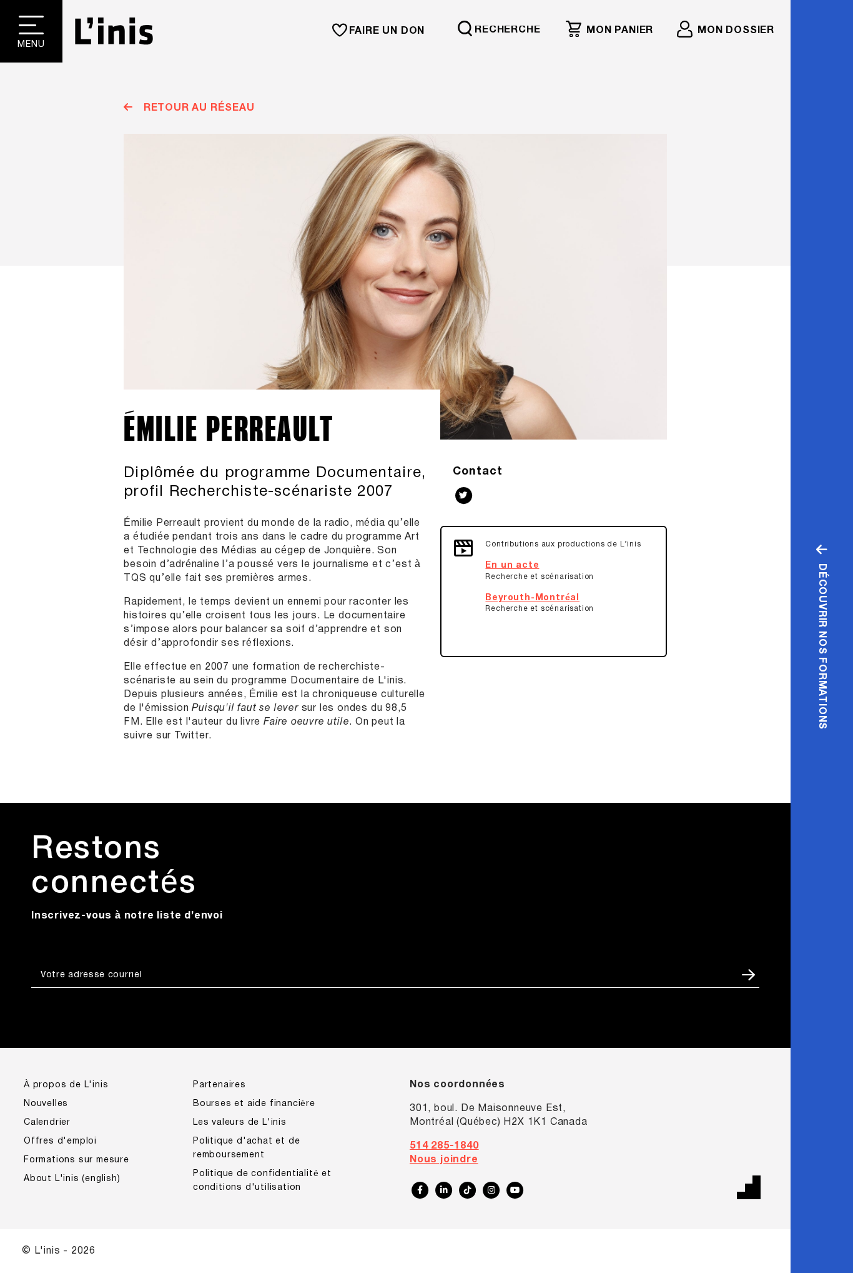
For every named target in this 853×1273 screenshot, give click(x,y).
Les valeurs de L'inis (240, 1123)
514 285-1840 (444, 1146)
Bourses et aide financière (254, 1104)
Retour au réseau (197, 108)
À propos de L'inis (66, 1085)
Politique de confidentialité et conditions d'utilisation (262, 1181)
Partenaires (219, 1085)
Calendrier (47, 1123)
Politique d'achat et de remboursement (246, 1148)
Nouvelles (46, 1104)
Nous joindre (444, 1159)
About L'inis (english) (72, 1179)
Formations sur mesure (76, 1160)
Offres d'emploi (60, 1141)
